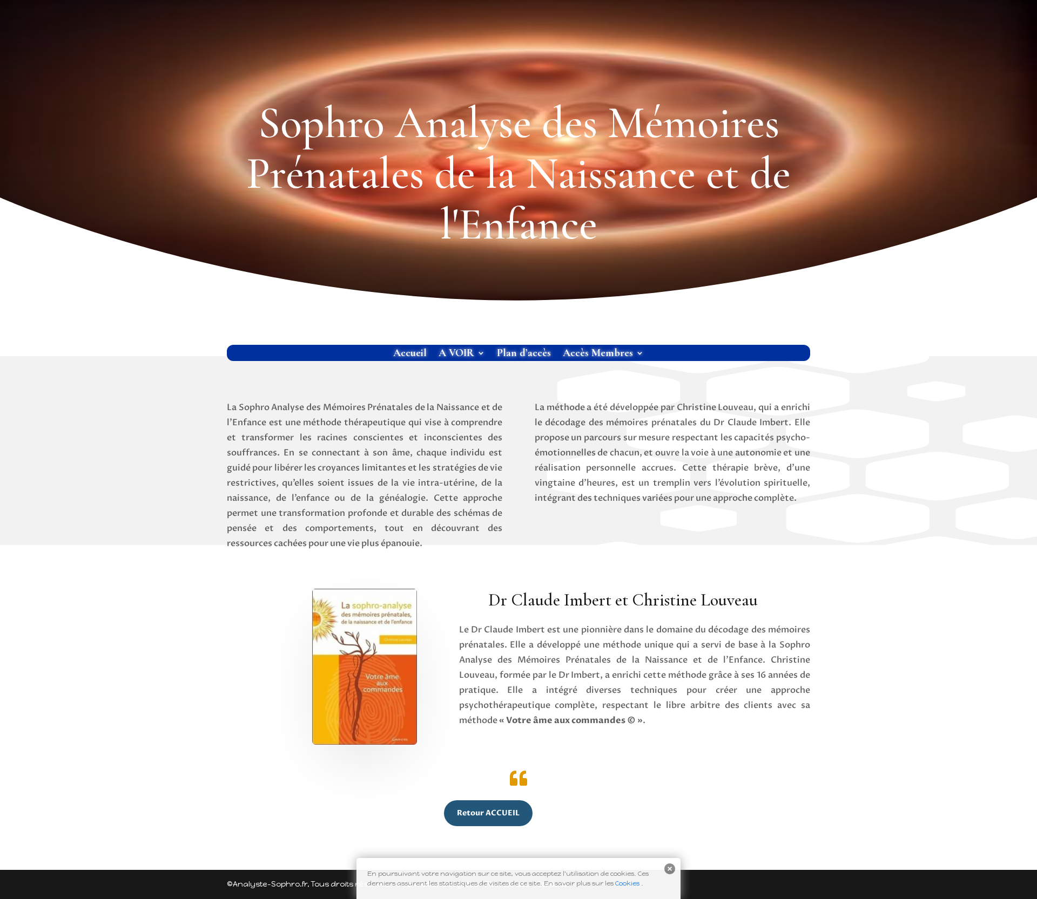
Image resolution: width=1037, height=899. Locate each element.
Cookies (627, 883)
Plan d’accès (524, 354)
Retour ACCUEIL (488, 813)
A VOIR (456, 354)
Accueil (410, 354)
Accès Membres (598, 354)
